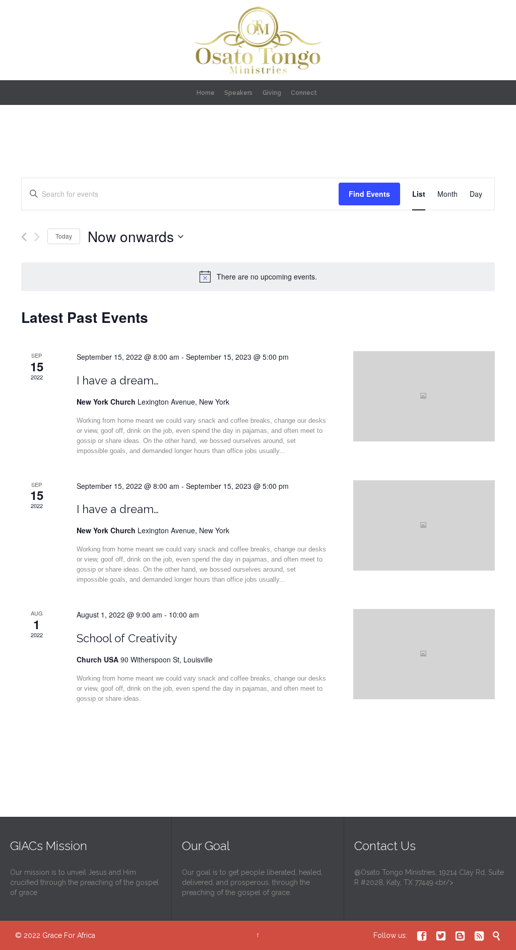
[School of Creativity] (424, 654)
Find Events (369, 194)
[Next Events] (37, 237)
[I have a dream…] (424, 396)
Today (63, 236)
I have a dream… (118, 380)
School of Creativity (127, 638)
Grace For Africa (68, 935)
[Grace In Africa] (258, 40)
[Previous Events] (24, 237)
